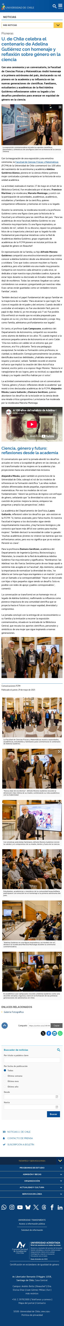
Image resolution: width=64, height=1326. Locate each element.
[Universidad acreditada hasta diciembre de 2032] (37, 1249)
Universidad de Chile (30, 1311)
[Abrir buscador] (54, 6)
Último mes (13, 1081)
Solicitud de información (32, 1230)
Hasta (7, 1102)
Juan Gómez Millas (35, 1289)
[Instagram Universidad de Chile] (12, 1207)
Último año (12, 1086)
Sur (48, 1289)
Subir (4, 1025)
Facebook (48, 1033)
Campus (17, 1286)
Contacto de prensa (20, 1138)
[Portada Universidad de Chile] (18, 6)
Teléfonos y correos (41, 1299)
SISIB (16, 1311)
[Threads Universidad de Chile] (44, 1207)
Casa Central (41, 1280)
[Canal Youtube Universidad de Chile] (20, 1207)
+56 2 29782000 (20, 1299)
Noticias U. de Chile (19, 1132)
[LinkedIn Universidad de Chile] (60, 1207)
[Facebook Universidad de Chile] (52, 1207)
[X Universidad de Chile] (36, 1207)
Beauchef (41, 1286)
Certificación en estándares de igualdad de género (34, 1264)
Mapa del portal (26, 1302)
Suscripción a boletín (20, 1144)
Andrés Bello (28, 1286)
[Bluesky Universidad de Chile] (28, 1207)
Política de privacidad (32, 1314)
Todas (10, 1070)
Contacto (41, 1302)
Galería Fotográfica (14, 1012)
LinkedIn (54, 1033)
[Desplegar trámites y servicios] (60, 1161)
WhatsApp (60, 1033)
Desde (7, 1092)
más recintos (32, 1293)
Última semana (14, 1076)
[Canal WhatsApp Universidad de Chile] (4, 1207)
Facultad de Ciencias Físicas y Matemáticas (36, 161)
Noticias (9, 17)
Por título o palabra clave (16, 1055)
